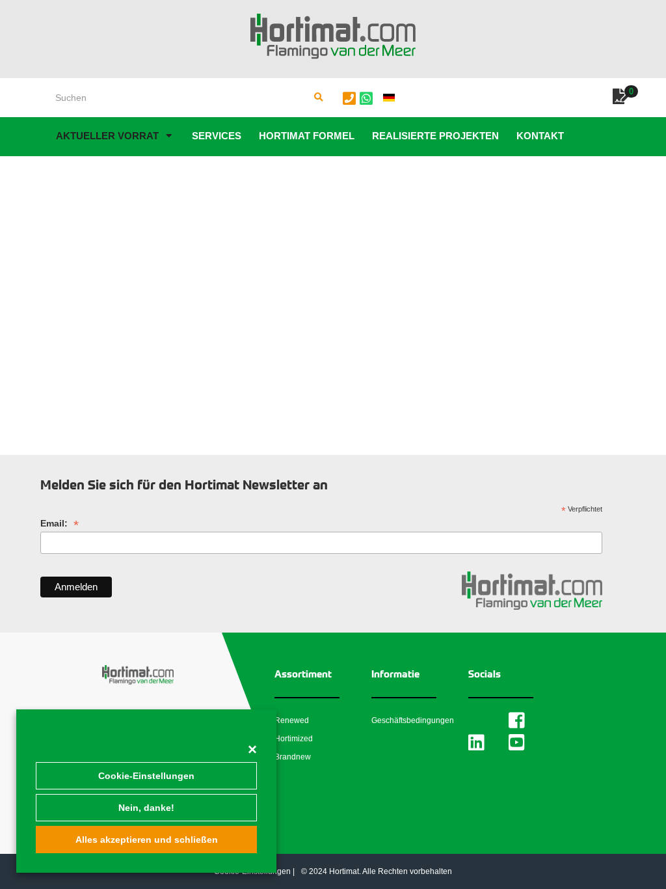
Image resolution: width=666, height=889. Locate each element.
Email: (59, 523)
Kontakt (540, 135)
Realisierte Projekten (435, 135)
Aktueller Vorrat (107, 135)
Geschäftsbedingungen (412, 720)
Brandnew (292, 756)
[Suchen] (318, 97)
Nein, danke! (146, 807)
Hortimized (293, 738)
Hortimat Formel (306, 135)
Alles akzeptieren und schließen (146, 839)
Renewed (291, 720)
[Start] (333, 36)
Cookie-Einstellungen (146, 776)
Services (216, 135)
